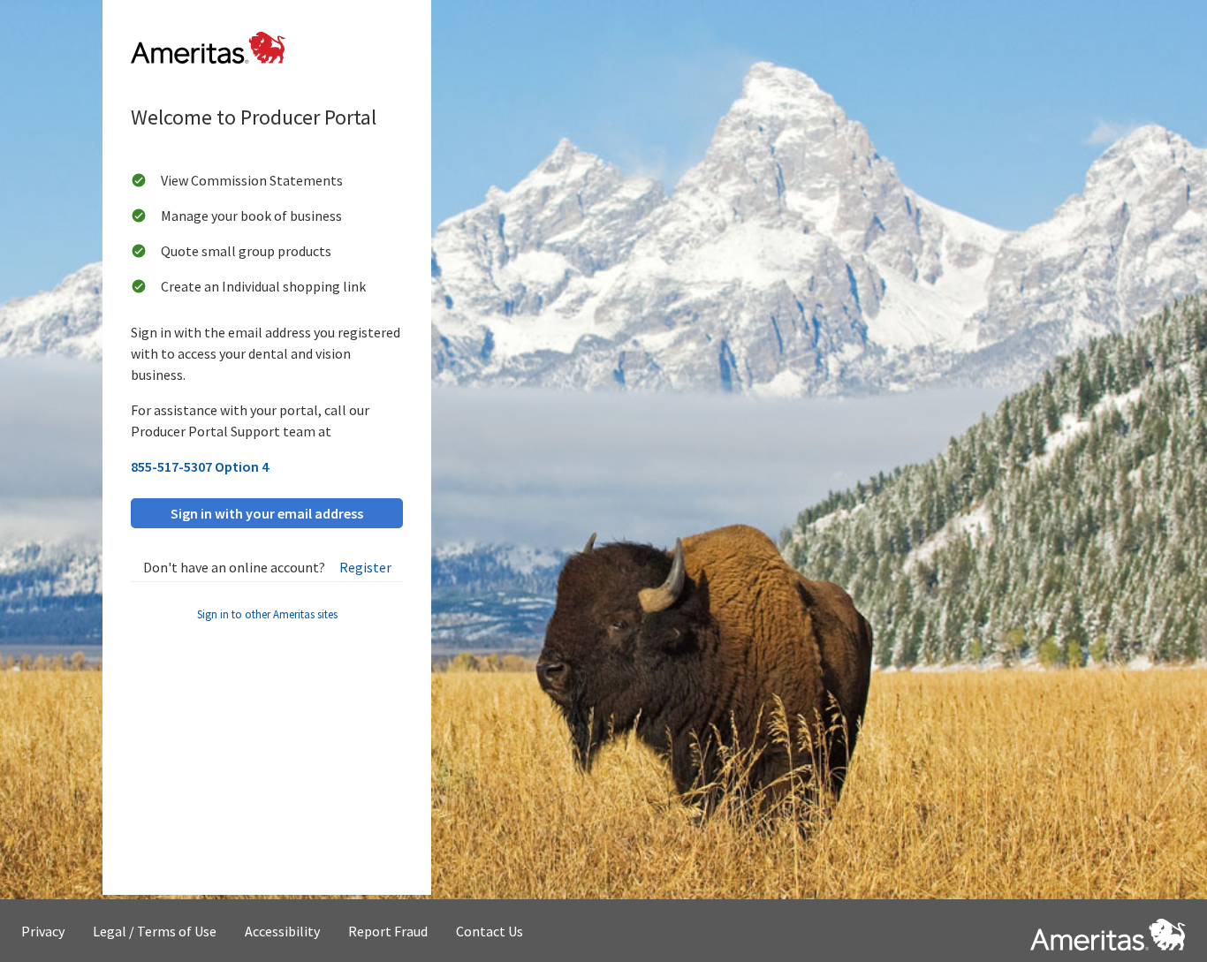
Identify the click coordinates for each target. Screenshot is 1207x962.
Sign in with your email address (267, 513)
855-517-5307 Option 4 (200, 466)
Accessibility (282, 931)
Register (365, 567)
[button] (1108, 931)
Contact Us (489, 931)
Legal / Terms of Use (154, 931)
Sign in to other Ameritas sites (267, 614)
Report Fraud (388, 931)
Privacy (43, 931)
